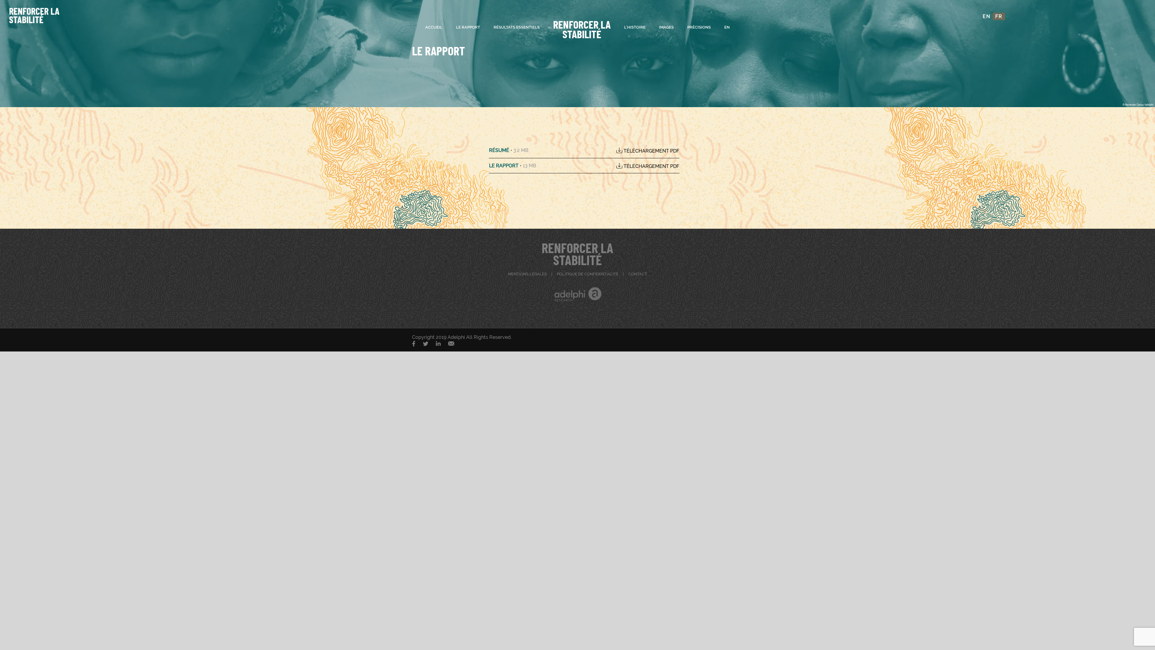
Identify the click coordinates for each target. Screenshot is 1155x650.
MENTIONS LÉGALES (527, 274)
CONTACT (637, 274)
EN (986, 16)
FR (999, 16)
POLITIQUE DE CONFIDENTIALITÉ (587, 274)
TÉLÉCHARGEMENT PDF (650, 151)
